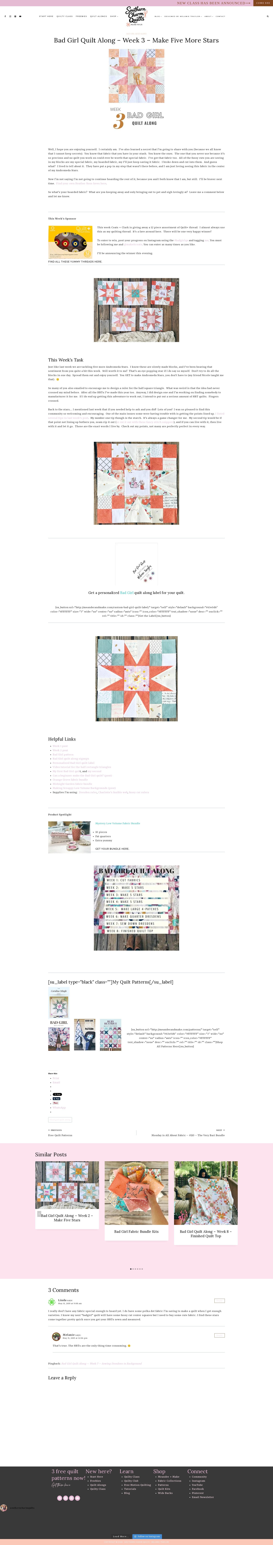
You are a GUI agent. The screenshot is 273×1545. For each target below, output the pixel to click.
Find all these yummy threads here (75, 261)
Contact (220, 16)
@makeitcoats (133, 244)
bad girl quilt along (136, 34)
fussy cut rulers (139, 792)
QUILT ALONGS (98, 16)
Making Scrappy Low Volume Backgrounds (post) (84, 788)
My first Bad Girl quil (66, 771)
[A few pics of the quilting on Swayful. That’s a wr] (227, 1523)
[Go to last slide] (39, 1214)
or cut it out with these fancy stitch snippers (145, 422)
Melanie (69, 1334)
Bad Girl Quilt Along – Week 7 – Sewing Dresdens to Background (101, 1363)
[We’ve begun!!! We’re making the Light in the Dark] (106, 1523)
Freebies (81, 16)
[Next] (234, 1214)
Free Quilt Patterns (60, 1133)
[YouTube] (20, 16)
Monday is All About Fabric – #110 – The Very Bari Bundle (188, 1133)
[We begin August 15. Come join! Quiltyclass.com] (167, 1523)
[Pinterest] (15, 16)
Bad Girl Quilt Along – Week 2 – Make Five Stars (67, 1218)
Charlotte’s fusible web (113, 792)
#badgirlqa (181, 240)
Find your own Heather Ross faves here (81, 183)
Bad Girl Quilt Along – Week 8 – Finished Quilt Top (206, 1233)
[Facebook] (5, 16)
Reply (219, 1301)
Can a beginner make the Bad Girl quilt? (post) (82, 775)
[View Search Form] (268, 16)
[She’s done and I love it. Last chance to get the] (15, 1523)
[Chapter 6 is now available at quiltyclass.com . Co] (258, 1523)
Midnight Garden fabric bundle (72, 784)
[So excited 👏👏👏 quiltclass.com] (197, 1523)
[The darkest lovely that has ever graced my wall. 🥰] (76, 1523)
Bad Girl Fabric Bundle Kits (136, 1231)
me (207, 240)
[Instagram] (10, 16)
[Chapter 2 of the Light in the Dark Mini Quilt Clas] (45, 1523)
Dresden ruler (88, 792)
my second (94, 771)
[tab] (131, 1269)
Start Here (46, 16)
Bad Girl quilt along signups (71, 758)
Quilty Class (65, 16)
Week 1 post (60, 746)
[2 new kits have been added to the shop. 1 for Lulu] (136, 1523)
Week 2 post (60, 750)
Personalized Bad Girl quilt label (74, 762)
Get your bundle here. (112, 849)
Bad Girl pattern (63, 754)
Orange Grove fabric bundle (70, 779)
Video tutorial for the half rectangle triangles (82, 767)
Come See (263, 3)
